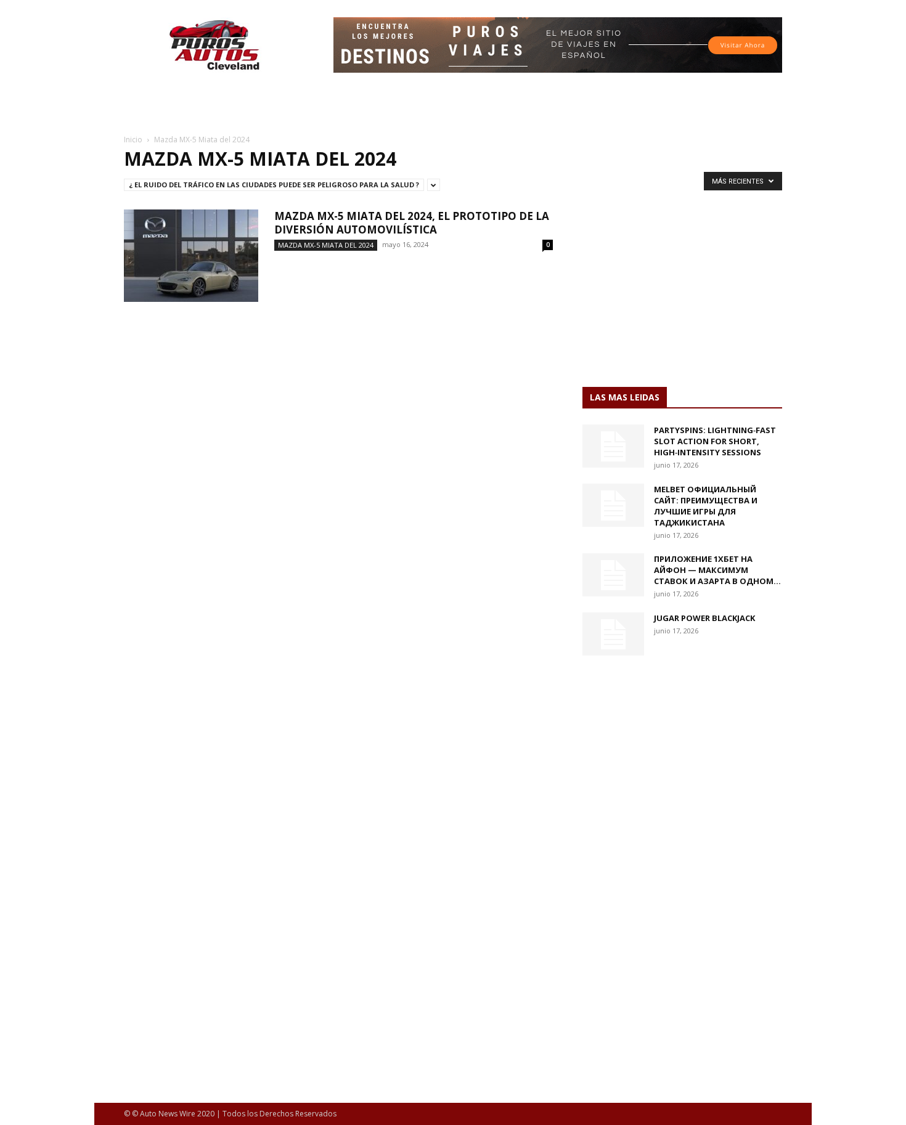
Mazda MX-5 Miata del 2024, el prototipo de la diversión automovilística (411, 223)
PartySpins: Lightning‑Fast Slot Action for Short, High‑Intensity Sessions (715, 441)
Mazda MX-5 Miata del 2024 (325, 245)
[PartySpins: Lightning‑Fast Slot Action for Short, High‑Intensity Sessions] (613, 446)
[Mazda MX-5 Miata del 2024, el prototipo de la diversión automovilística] (191, 255)
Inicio (133, 139)
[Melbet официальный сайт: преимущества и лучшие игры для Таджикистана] (613, 505)
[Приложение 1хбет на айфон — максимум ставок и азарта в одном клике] (613, 574)
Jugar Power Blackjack (704, 617)
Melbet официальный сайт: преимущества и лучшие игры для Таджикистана (705, 506)
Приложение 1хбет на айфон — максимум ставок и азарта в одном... (717, 570)
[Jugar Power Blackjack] (613, 634)
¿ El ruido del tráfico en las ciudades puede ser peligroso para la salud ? (274, 184)
